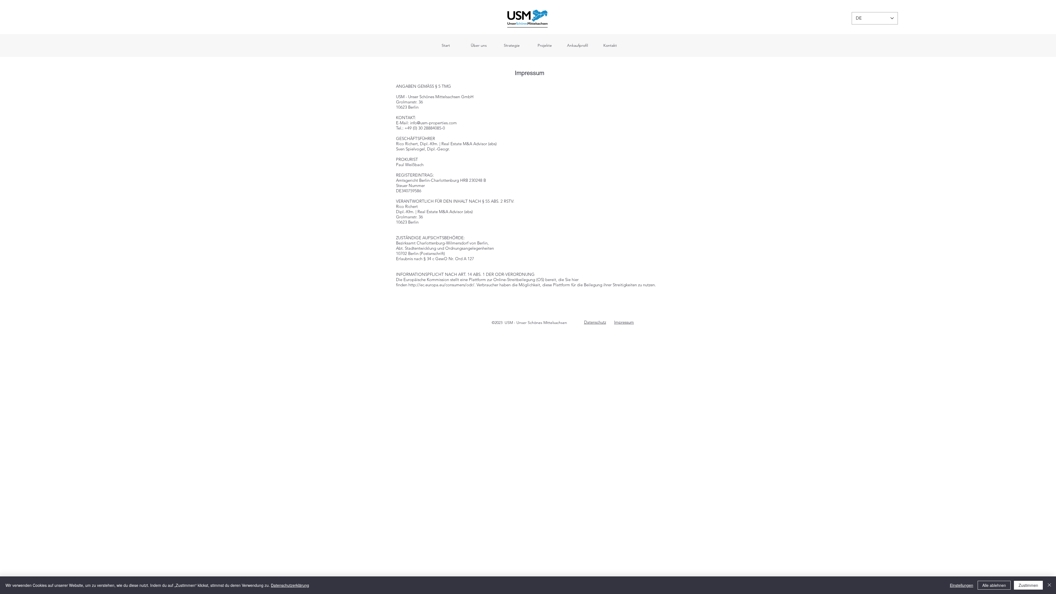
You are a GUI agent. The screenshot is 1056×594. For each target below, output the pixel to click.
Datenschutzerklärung (290, 585)
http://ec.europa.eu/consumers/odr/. (441, 284)
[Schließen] (1049, 585)
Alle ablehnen (994, 585)
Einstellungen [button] (961, 585)
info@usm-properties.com (433, 122)
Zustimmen (1028, 585)
